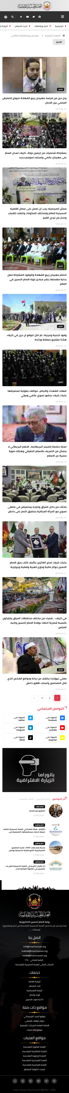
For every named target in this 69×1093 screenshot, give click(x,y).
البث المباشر (34, 986)
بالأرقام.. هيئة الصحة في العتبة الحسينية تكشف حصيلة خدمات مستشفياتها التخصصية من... (24, 830)
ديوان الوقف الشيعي (34, 1021)
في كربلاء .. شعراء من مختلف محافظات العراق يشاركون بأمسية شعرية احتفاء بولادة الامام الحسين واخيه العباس (35, 623)
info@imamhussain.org (34, 946)
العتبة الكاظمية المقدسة (34, 1051)
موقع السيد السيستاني (34, 1016)
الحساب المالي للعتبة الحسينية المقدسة (34, 964)
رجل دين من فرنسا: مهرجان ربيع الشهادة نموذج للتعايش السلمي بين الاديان (34, 100)
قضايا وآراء (39, 806)
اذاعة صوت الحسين (34, 999)
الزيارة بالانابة (35, 981)
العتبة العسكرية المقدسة (34, 1060)
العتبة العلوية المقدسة (34, 1047)
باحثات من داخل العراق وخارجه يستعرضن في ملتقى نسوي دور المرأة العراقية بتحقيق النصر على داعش (37, 509)
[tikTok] (14, 1081)
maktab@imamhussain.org (34, 951)
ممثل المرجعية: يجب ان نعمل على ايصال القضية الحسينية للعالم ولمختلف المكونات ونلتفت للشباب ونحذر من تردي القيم (37, 213)
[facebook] (39, 17)
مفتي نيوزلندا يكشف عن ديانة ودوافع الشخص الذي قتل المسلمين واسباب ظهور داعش (37, 680)
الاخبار (61, 89)
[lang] (5, 17)
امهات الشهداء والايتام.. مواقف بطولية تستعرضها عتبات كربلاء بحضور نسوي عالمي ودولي (37, 393)
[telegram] (30, 1081)
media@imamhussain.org (34, 955)
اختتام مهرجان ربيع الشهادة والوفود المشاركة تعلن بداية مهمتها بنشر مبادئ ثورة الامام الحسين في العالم (37, 279)
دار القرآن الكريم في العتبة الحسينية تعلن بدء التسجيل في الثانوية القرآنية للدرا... (25, 867)
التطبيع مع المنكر (37, 811)
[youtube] (27, 17)
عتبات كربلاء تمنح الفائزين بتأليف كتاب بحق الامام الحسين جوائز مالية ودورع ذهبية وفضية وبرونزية (38, 564)
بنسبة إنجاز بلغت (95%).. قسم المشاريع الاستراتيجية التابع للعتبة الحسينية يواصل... (26, 849)
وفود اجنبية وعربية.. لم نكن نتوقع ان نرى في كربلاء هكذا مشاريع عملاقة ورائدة (37, 337)
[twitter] (33, 17)
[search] (12, 16)
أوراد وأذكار (34, 995)
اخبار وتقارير (39, 825)
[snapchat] (22, 1081)
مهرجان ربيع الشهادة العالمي (25, 35)
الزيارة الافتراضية (34, 990)
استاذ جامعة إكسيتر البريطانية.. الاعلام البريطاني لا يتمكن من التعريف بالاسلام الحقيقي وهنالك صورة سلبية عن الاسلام (37, 451)
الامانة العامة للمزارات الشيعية (34, 1025)
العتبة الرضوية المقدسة (34, 1056)
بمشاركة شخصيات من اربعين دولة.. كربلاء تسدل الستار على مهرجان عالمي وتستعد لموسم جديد (36, 155)
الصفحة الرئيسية (52, 35)
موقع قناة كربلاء (34, 1030)
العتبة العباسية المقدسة (35, 1065)
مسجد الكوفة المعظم (34, 1069)
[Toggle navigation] (63, 17)
